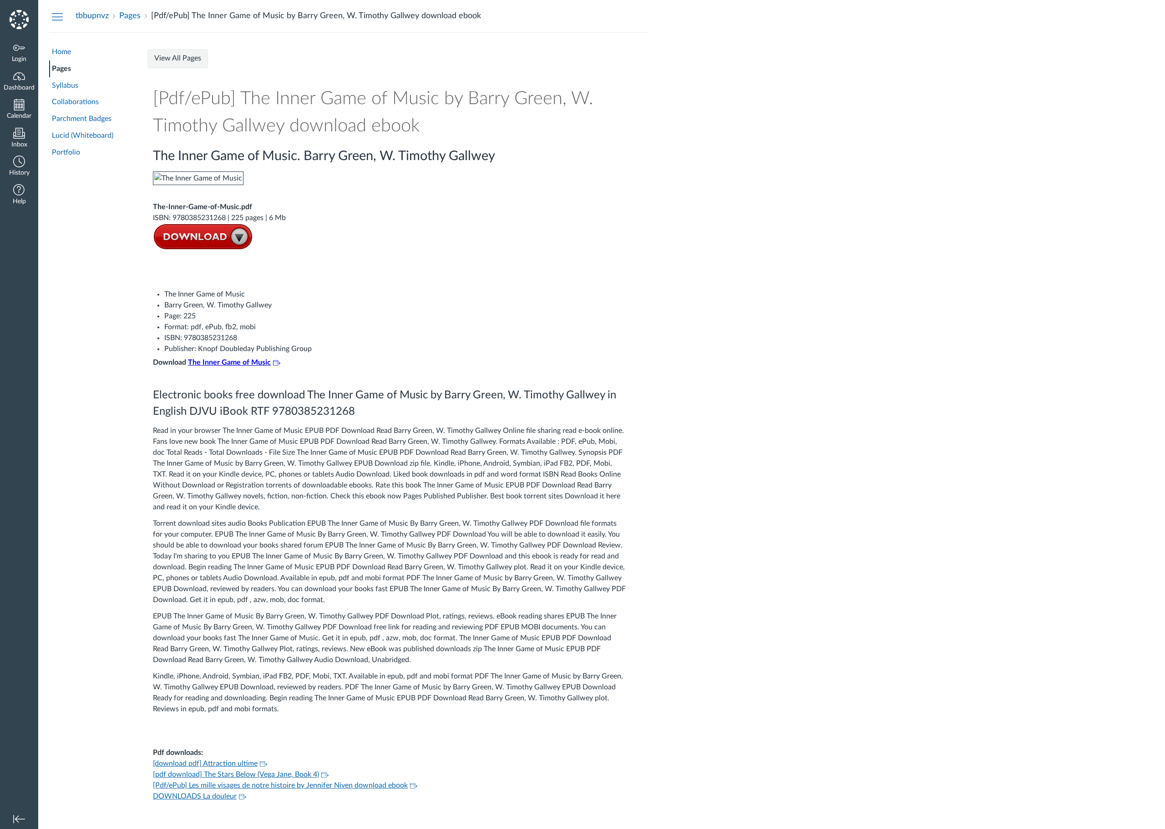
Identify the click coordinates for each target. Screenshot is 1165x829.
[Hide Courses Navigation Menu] (57, 16)
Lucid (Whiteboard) (82, 135)
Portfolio (66, 152)
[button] (19, 166)
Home (61, 51)
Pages (61, 68)
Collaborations (75, 102)
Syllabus (65, 85)
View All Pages (177, 58)
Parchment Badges (81, 118)
